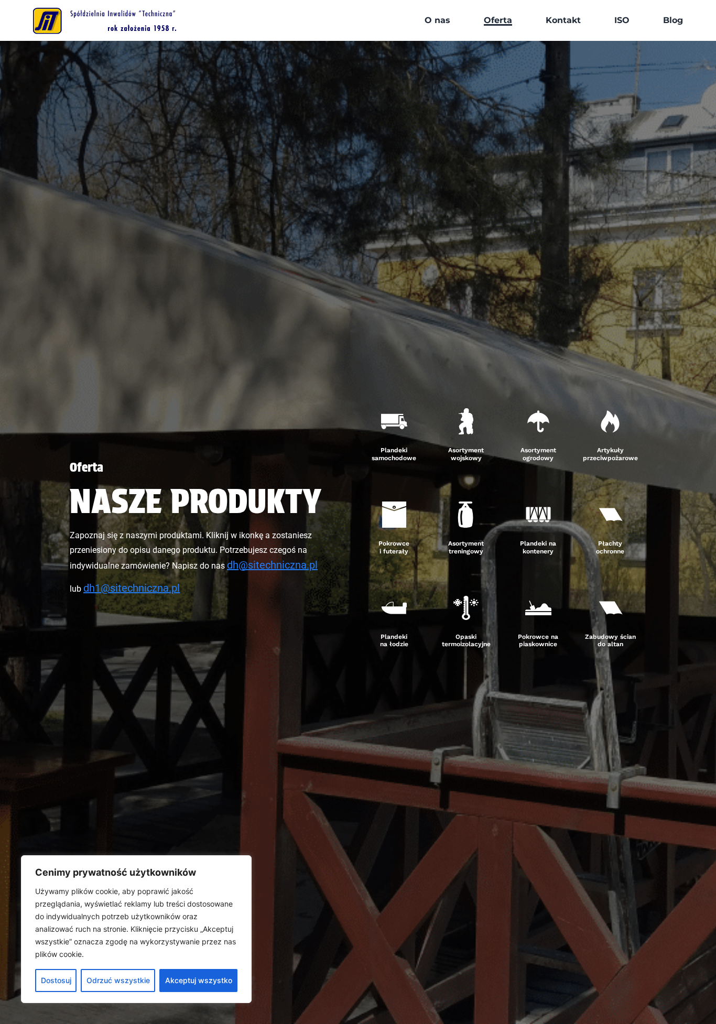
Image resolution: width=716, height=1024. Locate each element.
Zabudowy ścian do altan (610, 640)
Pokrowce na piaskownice (538, 640)
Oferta (498, 20)
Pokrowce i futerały (393, 547)
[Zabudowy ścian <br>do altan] (610, 608)
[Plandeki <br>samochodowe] (394, 421)
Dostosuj (56, 980)
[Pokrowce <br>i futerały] (394, 515)
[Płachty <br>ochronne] (610, 515)
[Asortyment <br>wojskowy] (466, 421)
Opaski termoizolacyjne (466, 640)
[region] (136, 929)
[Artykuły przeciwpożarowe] (610, 421)
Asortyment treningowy (466, 547)
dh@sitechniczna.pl (272, 565)
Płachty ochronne (610, 547)
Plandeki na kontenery (538, 547)
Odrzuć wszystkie (118, 980)
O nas (437, 20)
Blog (673, 20)
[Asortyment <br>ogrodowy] (538, 421)
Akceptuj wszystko (198, 980)
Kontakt (563, 20)
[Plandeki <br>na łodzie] (394, 608)
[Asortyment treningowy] (466, 515)
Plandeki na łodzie (394, 640)
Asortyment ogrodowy (538, 453)
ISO (622, 20)
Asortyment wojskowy (466, 453)
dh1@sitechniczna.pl (131, 588)
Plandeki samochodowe (394, 453)
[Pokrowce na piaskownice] (538, 608)
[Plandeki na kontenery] (538, 515)
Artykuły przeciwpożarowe (610, 453)
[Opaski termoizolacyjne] (466, 608)
